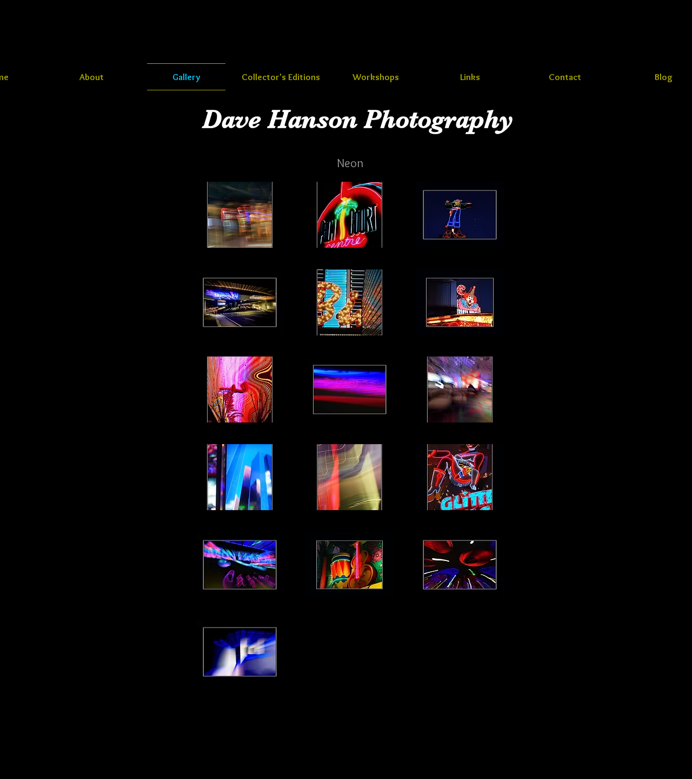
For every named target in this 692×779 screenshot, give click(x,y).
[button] (240, 215)
